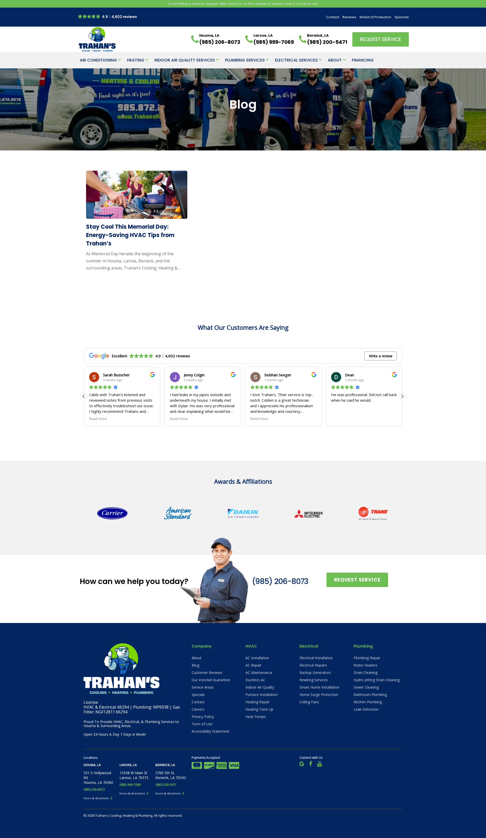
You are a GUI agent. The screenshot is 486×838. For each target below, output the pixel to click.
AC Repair (253, 665)
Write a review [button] (380, 356)
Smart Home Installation (319, 687)
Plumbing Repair (367, 657)
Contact (332, 17)
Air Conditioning (98, 60)
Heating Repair (258, 701)
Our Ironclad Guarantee (211, 679)
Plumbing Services (245, 60)
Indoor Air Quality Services (184, 60)
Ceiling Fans (309, 701)
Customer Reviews (207, 672)
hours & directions (97, 798)
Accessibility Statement (210, 731)
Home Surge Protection (318, 694)
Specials (402, 17)
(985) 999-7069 (130, 785)
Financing (363, 60)
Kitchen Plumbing (368, 701)
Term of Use (202, 724)
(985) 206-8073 (280, 581)
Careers (198, 709)
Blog (195, 665)
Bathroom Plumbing (370, 694)
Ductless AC (255, 679)
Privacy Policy (203, 716)
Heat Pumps (256, 716)
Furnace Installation (262, 694)
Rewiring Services (313, 679)
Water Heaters (365, 665)
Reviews (349, 17)
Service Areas (203, 687)
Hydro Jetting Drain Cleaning (377, 679)
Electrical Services (296, 60)
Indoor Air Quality (260, 687)
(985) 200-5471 (166, 785)
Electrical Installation (316, 657)
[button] (402, 396)
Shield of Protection (375, 17)
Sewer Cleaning (366, 687)
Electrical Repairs (313, 665)
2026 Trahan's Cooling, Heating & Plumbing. (120, 815)
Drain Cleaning (365, 672)
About (335, 60)
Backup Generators (315, 672)
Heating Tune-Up (259, 709)
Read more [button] (98, 418)
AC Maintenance (259, 672)
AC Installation (257, 657)
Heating (135, 60)
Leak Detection (366, 709)
